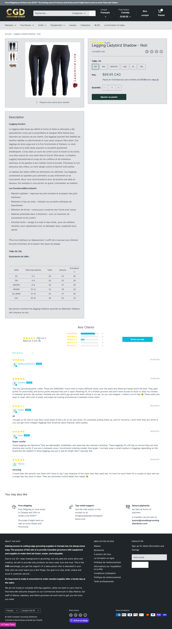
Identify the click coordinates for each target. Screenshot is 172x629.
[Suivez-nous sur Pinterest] (80, 615)
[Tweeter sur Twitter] (156, 51)
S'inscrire (140, 565)
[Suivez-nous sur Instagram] (75, 615)
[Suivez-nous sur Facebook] (71, 615)
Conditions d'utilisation (105, 573)
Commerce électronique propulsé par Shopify (23, 620)
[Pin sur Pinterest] (151, 51)
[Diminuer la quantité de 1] (105, 87)
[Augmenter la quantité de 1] (118, 87)
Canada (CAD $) (28, 611)
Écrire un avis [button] (137, 339)
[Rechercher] (92, 13)
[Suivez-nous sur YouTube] (85, 615)
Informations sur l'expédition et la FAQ (107, 567)
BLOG (97, 25)
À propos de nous (102, 554)
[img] (18, 360)
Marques (9, 25)
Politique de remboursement (107, 562)
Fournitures (25, 25)
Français (9, 611)
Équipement (56, 25)
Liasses (72, 25)
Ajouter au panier (109, 97)
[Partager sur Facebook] (147, 51)
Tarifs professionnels (104, 581)
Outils (41, 25)
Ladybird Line (98, 52)
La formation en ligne (114, 25)
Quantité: (96, 87)
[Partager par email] (161, 51)
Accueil (8, 34)
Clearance (85, 25)
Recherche (99, 550)
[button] (72, 333)
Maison (97, 546)
